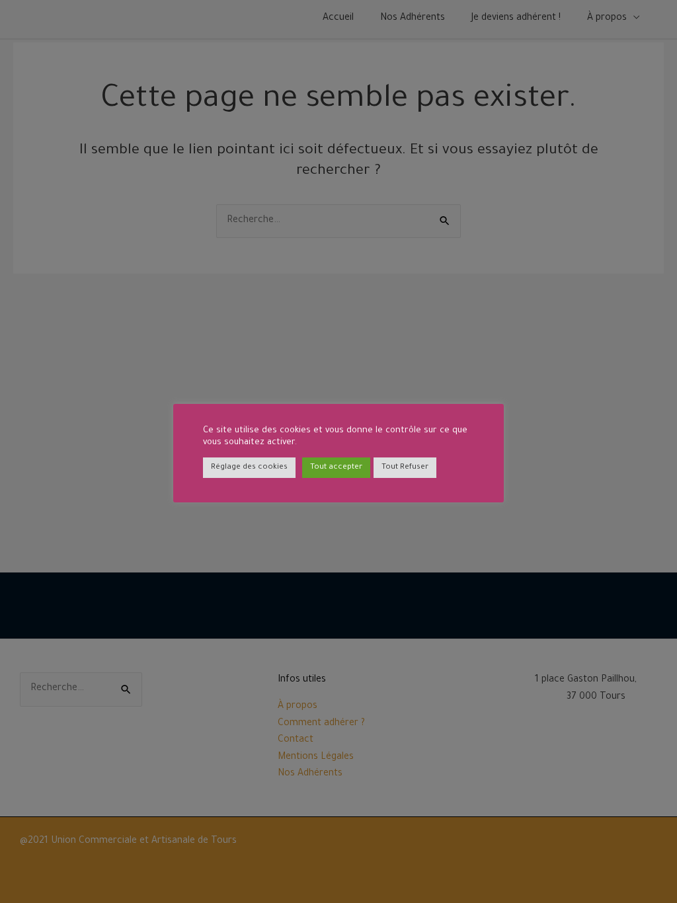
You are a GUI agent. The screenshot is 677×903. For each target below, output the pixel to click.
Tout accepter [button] (336, 467)
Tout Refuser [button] (404, 467)
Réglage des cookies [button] (249, 467)
